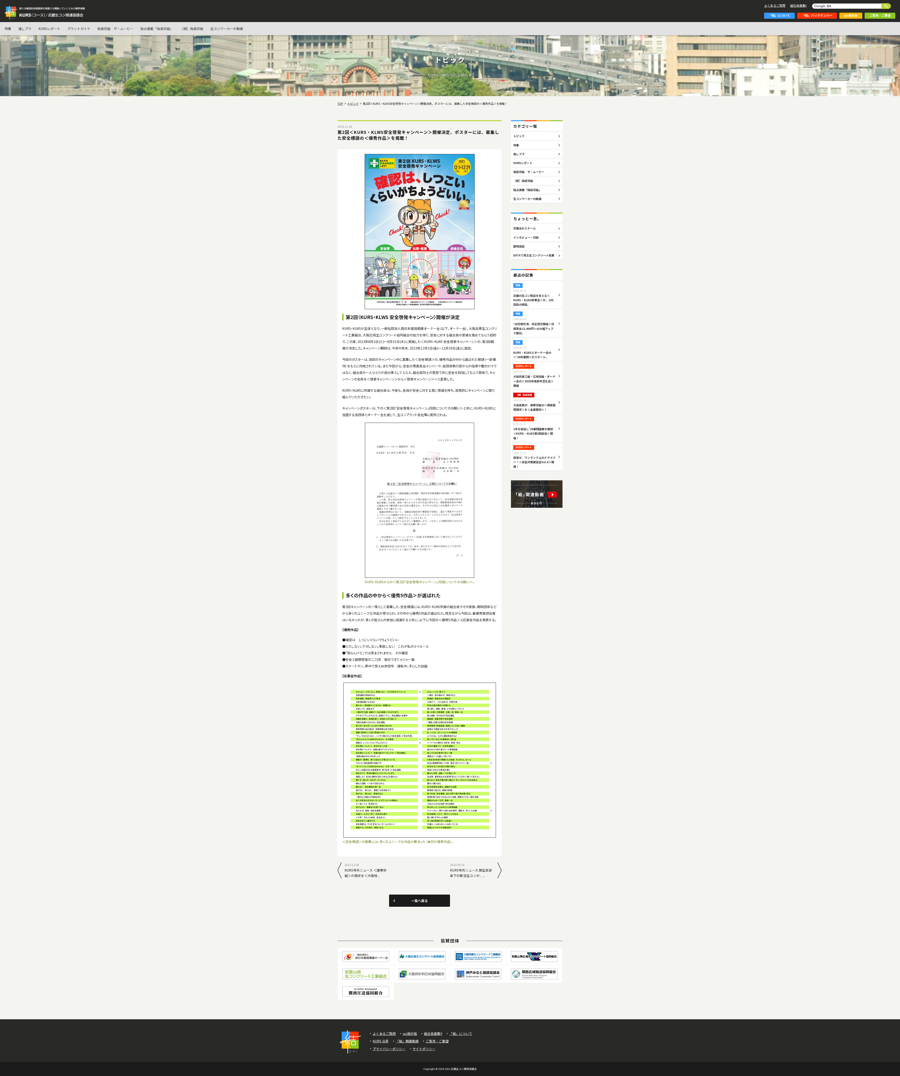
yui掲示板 (851, 15)
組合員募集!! (798, 5)
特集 (8, 28)
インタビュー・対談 (526, 237)
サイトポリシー (423, 1048)
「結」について (779, 15)
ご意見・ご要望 (880, 15)
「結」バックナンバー (817, 15)
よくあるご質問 (774, 5)
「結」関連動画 (407, 1041)
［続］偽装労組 (191, 28)
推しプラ (24, 28)
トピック (519, 136)
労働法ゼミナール (524, 228)
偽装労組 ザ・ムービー (115, 28)
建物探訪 (519, 246)
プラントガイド (78, 28)
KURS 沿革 (381, 1041)
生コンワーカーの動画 (226, 28)
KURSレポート (49, 28)
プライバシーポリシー (389, 1048)
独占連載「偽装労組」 (156, 28)
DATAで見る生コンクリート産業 (533, 255)
